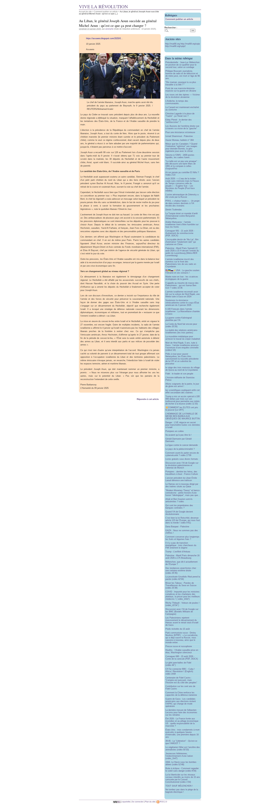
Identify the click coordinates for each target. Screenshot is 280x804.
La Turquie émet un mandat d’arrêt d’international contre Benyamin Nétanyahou (181, 216)
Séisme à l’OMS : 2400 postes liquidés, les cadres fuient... (179, 156)
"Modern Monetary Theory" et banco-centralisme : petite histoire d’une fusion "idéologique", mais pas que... (182, 492)
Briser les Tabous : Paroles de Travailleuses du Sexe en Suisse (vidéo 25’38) (180, 585)
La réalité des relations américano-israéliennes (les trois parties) (181, 331)
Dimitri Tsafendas (173, 209)
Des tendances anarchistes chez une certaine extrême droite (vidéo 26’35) (180, 570)
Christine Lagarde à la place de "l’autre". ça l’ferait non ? (179, 114)
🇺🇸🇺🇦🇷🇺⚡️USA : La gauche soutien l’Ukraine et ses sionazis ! (182, 271)
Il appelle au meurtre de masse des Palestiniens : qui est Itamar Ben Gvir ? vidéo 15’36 (181, 285)
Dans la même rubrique (179, 58)
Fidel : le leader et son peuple (179, 373)
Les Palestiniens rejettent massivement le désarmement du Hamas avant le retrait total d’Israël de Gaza (181, 621)
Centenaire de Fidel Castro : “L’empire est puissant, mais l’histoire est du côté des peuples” (181, 680)
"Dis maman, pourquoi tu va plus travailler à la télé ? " (180, 83)
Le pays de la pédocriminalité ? (180, 449)
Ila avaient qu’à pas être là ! (178, 435)
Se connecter (137, 802)
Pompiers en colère (174, 431)
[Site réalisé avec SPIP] (117, 802)
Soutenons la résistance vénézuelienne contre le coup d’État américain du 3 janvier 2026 (182, 302)
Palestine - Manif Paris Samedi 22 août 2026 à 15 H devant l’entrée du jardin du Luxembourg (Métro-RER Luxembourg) (182, 252)
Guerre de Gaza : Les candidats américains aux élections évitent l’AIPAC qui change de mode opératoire (180, 702)
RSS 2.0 (163, 802)
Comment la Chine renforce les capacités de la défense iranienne (181, 693)
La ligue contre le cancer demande (181, 445)
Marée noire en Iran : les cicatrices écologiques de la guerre (181, 277)
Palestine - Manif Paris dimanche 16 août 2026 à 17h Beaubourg (182, 556)
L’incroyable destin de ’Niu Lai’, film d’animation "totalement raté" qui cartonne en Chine (181, 242)
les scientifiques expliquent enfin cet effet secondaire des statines (182, 391)
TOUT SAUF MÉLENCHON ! (179, 786)
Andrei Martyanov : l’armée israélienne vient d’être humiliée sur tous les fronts (181, 224)
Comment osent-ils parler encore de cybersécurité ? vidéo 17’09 (182, 454)
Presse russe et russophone (178, 646)
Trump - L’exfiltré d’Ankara (177, 551)
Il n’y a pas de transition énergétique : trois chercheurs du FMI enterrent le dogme (180, 545)
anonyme (109, 29)
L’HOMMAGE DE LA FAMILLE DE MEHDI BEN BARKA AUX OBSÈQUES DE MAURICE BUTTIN (182, 416)
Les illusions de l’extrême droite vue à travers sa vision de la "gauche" (182, 127)
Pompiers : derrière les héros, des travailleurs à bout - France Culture (181, 472)
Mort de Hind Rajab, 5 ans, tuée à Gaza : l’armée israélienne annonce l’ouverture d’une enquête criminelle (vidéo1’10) (181, 346)
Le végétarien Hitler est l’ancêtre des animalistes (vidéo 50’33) (182, 748)
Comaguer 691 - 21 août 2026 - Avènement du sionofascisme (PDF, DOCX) (179, 233)
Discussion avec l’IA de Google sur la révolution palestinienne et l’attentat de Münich (181, 465)
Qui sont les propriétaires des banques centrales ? (179, 506)
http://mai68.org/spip (190, 44)
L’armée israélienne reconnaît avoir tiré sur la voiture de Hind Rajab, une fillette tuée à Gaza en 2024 (182, 294)
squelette (126, 802)
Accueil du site (85, 12)
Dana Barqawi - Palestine (177, 526)
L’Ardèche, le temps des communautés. (176, 102)
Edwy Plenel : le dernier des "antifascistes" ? (178, 120)
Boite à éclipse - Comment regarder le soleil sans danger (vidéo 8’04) (182, 769)
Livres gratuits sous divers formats (181, 459)
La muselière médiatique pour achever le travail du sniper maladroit (182, 337)
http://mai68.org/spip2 (175, 46)
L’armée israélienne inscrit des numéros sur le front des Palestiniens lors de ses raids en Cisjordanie (180, 263)
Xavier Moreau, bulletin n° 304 (179, 140)
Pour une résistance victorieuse (180, 132)
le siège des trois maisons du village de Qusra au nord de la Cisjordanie (182, 368)
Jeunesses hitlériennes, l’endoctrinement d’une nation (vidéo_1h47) (179, 756)
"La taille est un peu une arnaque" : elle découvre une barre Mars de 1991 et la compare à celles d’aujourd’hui (181, 165)
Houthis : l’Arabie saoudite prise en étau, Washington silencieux (181, 651)
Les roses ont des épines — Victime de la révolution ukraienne (182, 95)
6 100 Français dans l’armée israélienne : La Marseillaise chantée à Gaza (182, 311)
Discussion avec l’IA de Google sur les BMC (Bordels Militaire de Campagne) (181, 611)
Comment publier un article (106, 12)
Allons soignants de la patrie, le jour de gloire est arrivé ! (182, 385)
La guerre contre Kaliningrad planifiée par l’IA (178, 318)
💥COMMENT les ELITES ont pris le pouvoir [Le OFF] (181, 408)
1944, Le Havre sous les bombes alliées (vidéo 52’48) (180, 763)
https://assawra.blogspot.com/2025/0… (104, 38)
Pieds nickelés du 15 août (177, 629)
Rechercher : (170, 27)
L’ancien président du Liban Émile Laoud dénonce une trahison (181, 479)
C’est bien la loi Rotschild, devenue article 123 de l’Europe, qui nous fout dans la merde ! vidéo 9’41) (182, 520)
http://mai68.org (173, 44)
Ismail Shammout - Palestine (179, 136)
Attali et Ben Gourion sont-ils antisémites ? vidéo (178, 500)
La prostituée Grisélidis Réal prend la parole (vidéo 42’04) (182, 577)
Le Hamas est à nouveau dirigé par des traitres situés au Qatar (181, 485)
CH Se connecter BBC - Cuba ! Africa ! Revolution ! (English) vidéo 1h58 (180, 671)
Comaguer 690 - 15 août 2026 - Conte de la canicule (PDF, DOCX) (181, 657)
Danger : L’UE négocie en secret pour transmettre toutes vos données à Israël (182, 425)
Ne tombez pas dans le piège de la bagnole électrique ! (181, 790)
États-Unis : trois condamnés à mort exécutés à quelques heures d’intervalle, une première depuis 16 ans (182, 733)
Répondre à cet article (148, 399)
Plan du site (150, 802)
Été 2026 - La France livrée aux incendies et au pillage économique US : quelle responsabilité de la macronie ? (181, 722)
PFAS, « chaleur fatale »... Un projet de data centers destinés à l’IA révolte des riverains (182, 203)
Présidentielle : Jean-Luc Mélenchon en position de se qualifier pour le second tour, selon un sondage (182, 64)
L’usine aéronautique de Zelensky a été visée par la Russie (181, 195)
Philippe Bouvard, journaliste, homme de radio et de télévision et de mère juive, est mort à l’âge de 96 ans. (182, 75)
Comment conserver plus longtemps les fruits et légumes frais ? (182, 538)
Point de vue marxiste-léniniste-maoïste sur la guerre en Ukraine (180, 89)
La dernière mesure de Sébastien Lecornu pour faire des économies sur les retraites (181, 712)
